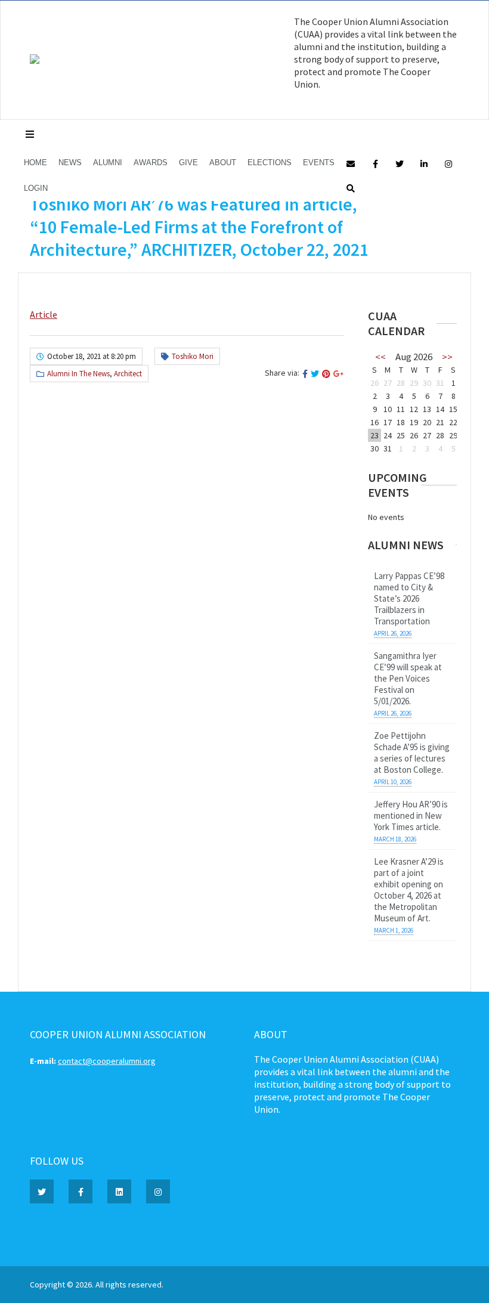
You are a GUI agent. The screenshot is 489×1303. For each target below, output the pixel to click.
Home (35, 162)
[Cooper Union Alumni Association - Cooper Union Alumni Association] (34, 60)
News (70, 162)
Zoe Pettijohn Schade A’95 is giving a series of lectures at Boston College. (412, 752)
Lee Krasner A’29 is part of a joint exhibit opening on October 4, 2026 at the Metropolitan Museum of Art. (409, 890)
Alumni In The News (78, 374)
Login (36, 188)
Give (188, 162)
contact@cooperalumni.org (107, 1061)
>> (447, 356)
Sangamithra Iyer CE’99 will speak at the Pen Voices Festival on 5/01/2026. (408, 678)
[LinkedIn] (424, 163)
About (222, 162)
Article (43, 314)
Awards (151, 162)
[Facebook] (375, 163)
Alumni (107, 162)
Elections (269, 162)
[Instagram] (448, 163)
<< (380, 356)
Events (319, 162)
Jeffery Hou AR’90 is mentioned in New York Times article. (411, 815)
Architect (128, 374)
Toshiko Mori (192, 356)
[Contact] (351, 163)
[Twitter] (399, 163)
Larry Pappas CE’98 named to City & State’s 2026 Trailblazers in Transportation (409, 598)
